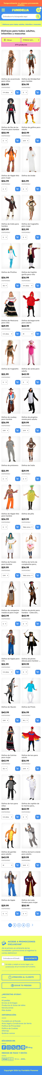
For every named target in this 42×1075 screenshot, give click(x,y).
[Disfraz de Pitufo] (31, 691)
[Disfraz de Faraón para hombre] (10, 546)
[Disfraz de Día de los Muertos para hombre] (10, 111)
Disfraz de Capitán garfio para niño (29, 273)
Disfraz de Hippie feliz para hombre (10, 515)
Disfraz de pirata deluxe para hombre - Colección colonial (30, 660)
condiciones (9, 967)
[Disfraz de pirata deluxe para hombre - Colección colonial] (31, 642)
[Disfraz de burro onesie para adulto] (31, 836)
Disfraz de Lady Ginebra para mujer (30, 901)
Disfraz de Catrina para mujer (8, 756)
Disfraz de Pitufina (9, 272)
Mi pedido (6, 1000)
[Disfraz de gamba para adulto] (10, 836)
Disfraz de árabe (28, 175)
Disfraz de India (28, 465)
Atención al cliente (23, 977)
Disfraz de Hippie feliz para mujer (10, 176)
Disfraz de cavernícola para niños (10, 80)
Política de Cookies (10, 1028)
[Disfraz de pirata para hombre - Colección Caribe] (31, 594)
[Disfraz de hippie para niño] (10, 642)
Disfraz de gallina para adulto (31, 128)
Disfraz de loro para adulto (30, 756)
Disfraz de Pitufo (28, 707)
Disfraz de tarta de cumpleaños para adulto (29, 563)
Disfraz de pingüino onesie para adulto (29, 418)
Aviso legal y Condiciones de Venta (16, 1023)
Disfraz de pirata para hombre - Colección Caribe (31, 611)
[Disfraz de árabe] (31, 159)
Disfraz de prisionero (9, 465)
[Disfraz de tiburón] (10, 691)
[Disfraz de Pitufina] (10, 256)
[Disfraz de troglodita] (10, 352)
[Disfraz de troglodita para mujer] (31, 208)
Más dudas (6, 1010)
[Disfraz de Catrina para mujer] (10, 739)
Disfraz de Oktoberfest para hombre (31, 80)
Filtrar (9, 40)
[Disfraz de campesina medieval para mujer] (10, 594)
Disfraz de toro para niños (9, 804)
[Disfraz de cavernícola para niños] (10, 63)
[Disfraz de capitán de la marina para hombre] (31, 787)
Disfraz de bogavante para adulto (30, 321)
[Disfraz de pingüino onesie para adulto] (31, 401)
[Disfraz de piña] (31, 497)
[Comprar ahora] (17, 92)
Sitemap (5, 1031)
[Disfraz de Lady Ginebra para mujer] (31, 884)
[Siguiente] (32, 925)
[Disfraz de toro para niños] (10, 787)
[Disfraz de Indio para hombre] (10, 208)
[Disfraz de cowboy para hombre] (10, 401)
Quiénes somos (8, 1033)
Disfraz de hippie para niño (10, 660)
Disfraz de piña (28, 514)
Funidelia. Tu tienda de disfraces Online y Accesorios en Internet (20, 10)
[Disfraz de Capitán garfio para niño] (31, 256)
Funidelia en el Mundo (11, 1021)
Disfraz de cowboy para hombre (8, 418)
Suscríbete (31, 958)
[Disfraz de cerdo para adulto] (31, 352)
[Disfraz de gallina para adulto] (31, 111)
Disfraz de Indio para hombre (10, 225)
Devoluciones (7, 1008)
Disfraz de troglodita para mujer (30, 225)
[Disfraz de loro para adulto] (31, 739)
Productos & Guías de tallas (13, 1005)
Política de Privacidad (11, 1026)
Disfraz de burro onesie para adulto (31, 853)
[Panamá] (4, 1047)
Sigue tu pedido (22, 985)
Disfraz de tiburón (8, 707)
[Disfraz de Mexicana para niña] (10, 304)
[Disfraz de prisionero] (10, 449)
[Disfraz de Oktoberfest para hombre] (31, 63)
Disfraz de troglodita (9, 369)
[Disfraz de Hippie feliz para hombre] (10, 497)
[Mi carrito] (38, 10)
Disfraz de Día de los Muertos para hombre (10, 128)
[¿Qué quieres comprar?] (3, 10)
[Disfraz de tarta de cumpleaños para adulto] (31, 546)
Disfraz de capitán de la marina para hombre (30, 804)
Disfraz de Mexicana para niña (9, 321)
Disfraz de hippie (8, 900)
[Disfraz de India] (31, 449)
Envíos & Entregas (9, 1003)
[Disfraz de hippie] (10, 884)
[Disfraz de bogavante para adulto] (31, 304)
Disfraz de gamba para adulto (8, 853)
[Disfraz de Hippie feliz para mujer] (10, 159)
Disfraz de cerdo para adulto (30, 370)
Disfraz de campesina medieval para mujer (10, 611)
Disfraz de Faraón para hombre (8, 563)
